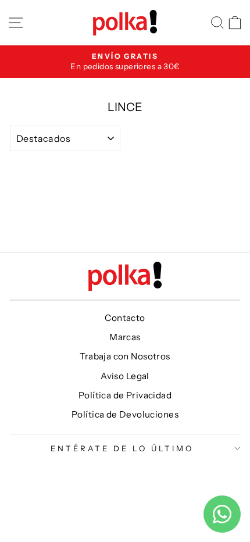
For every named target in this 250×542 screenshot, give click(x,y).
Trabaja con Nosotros (125, 356)
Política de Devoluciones (125, 414)
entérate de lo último (122, 448)
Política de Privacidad (125, 395)
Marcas (124, 337)
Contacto (125, 317)
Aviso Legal (125, 375)
